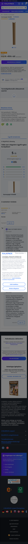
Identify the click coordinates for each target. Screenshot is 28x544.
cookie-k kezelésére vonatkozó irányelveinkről (11, 278)
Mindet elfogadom (14, 288)
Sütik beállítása (14, 284)
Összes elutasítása (19, 253)
